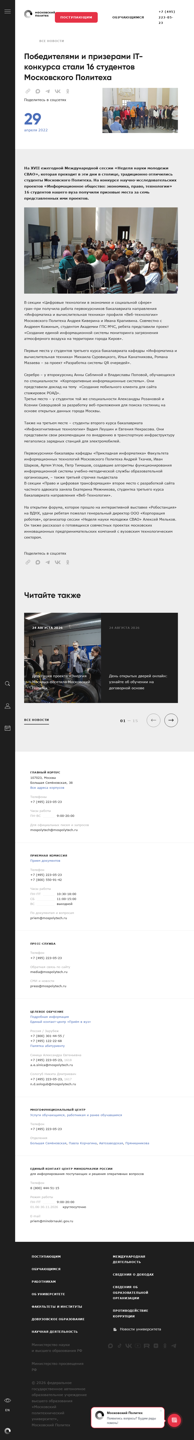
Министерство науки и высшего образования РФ (57, 1347)
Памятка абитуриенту (47, 1046)
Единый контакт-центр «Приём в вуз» (60, 1022)
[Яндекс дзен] (156, 1346)
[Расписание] (8, 727)
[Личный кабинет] (8, 705)
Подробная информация (49, 1017)
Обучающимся (128, 17)
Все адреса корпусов (47, 787)
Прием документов (45, 860)
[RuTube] (147, 1346)
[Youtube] (138, 1346)
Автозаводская (111, 1143)
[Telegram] (174, 1346)
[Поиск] (8, 683)
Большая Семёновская (48, 1143)
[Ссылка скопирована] (28, 90)
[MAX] (110, 1346)
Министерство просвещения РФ (58, 1366)
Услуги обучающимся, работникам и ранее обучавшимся (76, 1115)
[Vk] (129, 1346)
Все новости (51, 41)
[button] (171, 720)
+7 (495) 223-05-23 (167, 17)
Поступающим (76, 17)
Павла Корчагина (83, 1143)
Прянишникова (137, 1143)
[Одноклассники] (165, 1346)
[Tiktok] (120, 1346)
